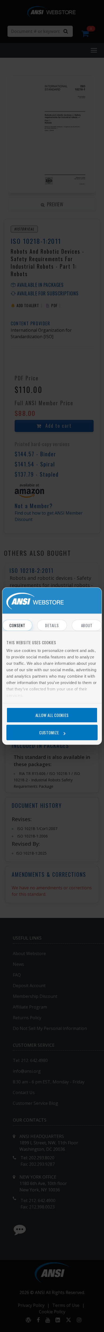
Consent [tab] (17, 625)
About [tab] (87, 625)
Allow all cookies (52, 715)
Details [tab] (52, 625)
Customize (49, 732)
